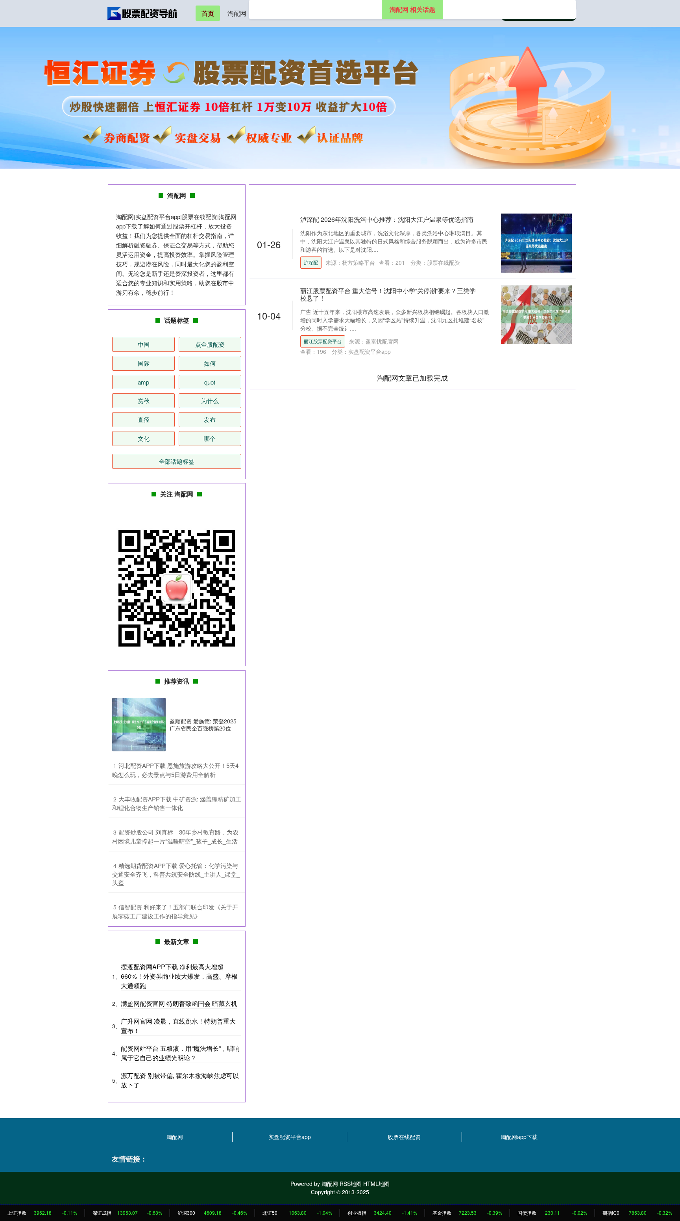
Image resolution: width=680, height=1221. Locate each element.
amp (143, 382)
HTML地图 (376, 1184)
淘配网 (236, 13)
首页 (207, 13)
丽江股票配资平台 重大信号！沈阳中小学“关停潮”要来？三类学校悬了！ (388, 294)
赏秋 (144, 400)
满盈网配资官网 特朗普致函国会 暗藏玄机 (179, 1003)
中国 (144, 344)
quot (209, 382)
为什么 (210, 400)
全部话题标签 (176, 461)
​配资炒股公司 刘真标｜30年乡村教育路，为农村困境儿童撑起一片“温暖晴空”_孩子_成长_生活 (175, 836)
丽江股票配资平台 (323, 341)
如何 (210, 363)
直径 (144, 419)
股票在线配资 (404, 1137)
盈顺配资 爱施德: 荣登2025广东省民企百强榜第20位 (203, 724)
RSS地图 (351, 1184)
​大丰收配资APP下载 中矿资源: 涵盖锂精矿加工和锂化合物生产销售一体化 (176, 803)
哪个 (210, 438)
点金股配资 (210, 344)
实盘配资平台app (289, 1137)
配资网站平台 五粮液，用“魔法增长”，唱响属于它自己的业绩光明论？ (180, 1053)
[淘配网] (142, 13)
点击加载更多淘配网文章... (413, 377)
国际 (144, 363)
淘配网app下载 (519, 1137)
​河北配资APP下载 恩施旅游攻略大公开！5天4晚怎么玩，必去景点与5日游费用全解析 (175, 770)
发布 (210, 419)
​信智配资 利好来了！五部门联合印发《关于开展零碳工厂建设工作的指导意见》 (175, 911)
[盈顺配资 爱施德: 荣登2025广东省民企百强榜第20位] (139, 724)
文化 (144, 438)
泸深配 (311, 262)
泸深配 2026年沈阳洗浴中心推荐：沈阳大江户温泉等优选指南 (386, 219)
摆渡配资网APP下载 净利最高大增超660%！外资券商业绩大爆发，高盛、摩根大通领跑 (179, 976)
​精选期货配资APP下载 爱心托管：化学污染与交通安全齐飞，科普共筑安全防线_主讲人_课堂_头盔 (176, 874)
